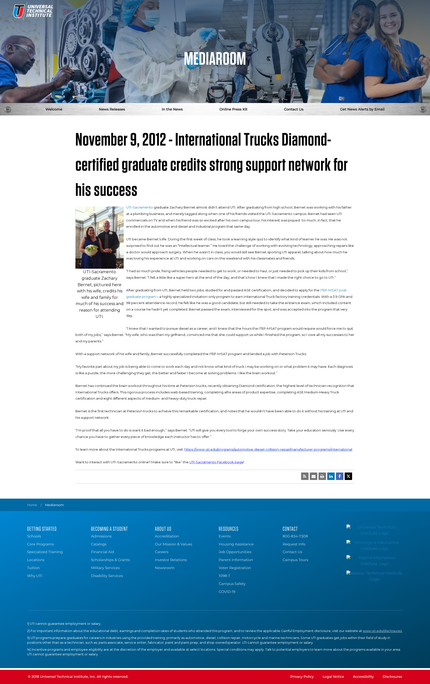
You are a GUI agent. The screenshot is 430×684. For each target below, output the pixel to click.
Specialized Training (45, 552)
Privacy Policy (302, 677)
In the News (172, 109)
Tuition (33, 568)
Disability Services (107, 576)
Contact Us (294, 109)
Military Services (105, 568)
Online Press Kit (233, 109)
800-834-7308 (295, 536)
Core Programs (40, 544)
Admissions (101, 536)
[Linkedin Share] (331, 476)
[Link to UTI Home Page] (33, 11)
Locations (35, 560)
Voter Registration (235, 568)
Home (32, 505)
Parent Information (236, 560)
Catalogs (99, 544)
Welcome (54, 109)
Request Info (294, 544)
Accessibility (363, 677)
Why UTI (34, 576)
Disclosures (392, 677)
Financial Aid (102, 552)
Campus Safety (232, 583)
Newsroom (164, 568)
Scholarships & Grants (110, 560)
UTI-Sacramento (139, 207)
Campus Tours (295, 560)
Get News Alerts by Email (362, 109)
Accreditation (167, 536)
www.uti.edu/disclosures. (382, 631)
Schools (34, 536)
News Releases (112, 109)
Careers (161, 552)
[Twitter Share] (348, 476)
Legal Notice (333, 677)
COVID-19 (227, 591)
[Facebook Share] (339, 476)
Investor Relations (171, 560)
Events (225, 536)
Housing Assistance (236, 544)
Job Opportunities (235, 552)
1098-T (224, 576)
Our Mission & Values (173, 544)
